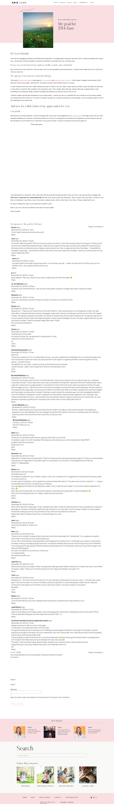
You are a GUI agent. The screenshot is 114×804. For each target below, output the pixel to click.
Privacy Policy (64, 802)
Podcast (30, 727)
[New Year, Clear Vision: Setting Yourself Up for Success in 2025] (79, 732)
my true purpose (46, 80)
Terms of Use (70, 802)
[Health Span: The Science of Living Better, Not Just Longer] (19, 732)
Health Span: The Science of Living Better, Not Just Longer (34, 731)
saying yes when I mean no (63, 80)
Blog (60, 20)
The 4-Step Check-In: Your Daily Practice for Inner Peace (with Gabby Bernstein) (64, 732)
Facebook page (76, 115)
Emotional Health (70, 20)
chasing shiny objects (25, 80)
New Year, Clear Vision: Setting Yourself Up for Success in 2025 (94, 731)
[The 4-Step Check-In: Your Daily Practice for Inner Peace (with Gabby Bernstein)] (49, 732)
